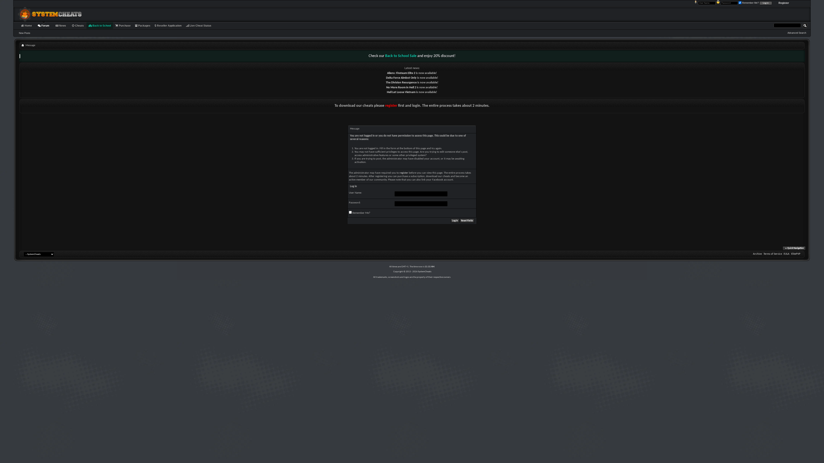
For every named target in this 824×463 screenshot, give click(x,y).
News (62, 25)
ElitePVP (795, 254)
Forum (45, 25)
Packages (144, 25)
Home (28, 25)
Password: (354, 202)
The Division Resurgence (401, 82)
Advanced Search (797, 33)
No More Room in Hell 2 (401, 87)
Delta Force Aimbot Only (401, 78)
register (391, 106)
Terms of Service (772, 254)
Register (784, 3)
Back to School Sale (401, 56)
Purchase (124, 25)
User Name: (355, 192)
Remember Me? (361, 213)
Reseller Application (169, 25)
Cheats (79, 25)
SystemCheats (424, 272)
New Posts (24, 33)
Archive (757, 254)
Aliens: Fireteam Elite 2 (401, 73)
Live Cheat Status (200, 25)
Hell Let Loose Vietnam (401, 92)
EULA (786, 254)
